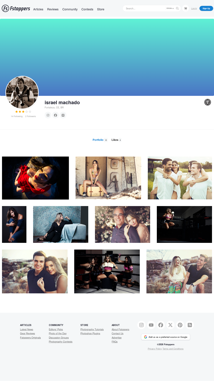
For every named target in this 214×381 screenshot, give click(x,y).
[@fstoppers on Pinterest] (180, 325)
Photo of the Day (58, 333)
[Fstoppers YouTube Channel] (151, 325)
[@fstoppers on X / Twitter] (170, 325)
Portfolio (100, 140)
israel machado (62, 102)
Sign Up (206, 8)
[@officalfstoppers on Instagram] (141, 325)
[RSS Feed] (190, 325)
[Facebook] (55, 115)
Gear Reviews (27, 333)
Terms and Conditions (173, 348)
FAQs (115, 341)
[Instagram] (48, 115)
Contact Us (117, 333)
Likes (116, 140)
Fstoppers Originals (30, 337)
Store (100, 9)
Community (70, 9)
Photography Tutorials (92, 329)
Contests (87, 9)
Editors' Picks (56, 329)
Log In (194, 8)
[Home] (16, 8)
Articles (38, 9)
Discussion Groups (59, 337)
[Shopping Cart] (185, 8)
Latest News (26, 329)
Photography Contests (60, 341)
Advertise (117, 337)
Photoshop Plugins (90, 333)
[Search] (177, 8)
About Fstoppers (120, 329)
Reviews (53, 9)
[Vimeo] (63, 115)
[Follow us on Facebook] (161, 325)
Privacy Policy (155, 348)
